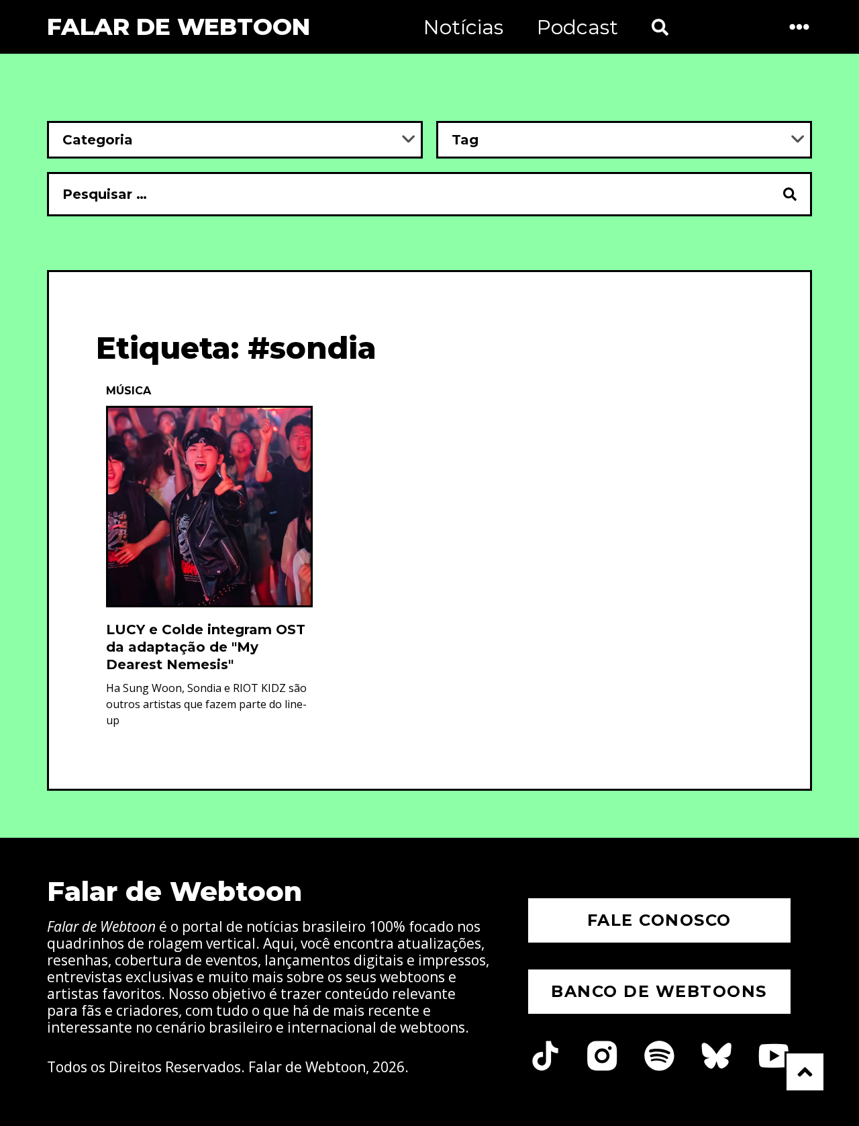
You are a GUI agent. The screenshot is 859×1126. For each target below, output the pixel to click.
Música (128, 390)
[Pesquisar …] (408, 194)
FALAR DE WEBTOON (178, 26)
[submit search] (791, 194)
